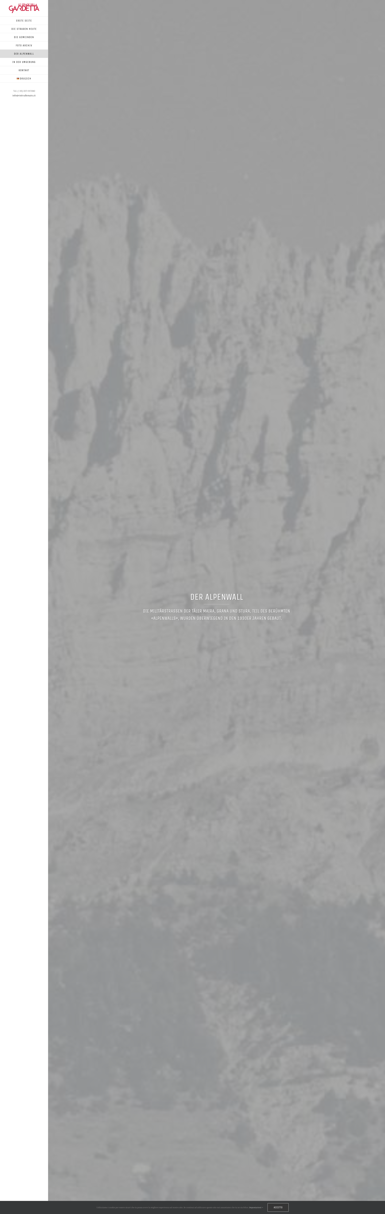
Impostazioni (255, 1207)
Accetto (278, 1207)
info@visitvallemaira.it (24, 95)
